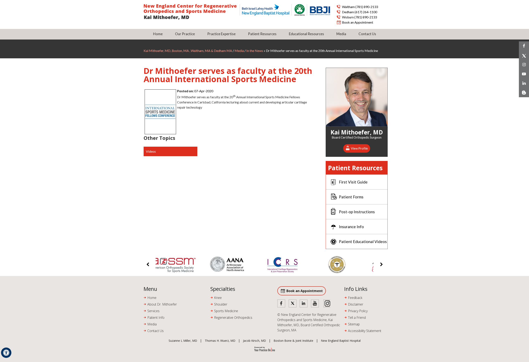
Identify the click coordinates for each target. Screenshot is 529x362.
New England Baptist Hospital (341, 341)
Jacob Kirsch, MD (254, 341)
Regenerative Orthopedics (233, 317)
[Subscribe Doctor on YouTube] (315, 304)
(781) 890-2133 (366, 7)
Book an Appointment (357, 22)
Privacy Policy (358, 311)
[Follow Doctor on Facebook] (281, 304)
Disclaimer (355, 304)
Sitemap (354, 324)
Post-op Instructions (357, 211)
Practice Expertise (221, 34)
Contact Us (367, 34)
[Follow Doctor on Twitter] (292, 304)
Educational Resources (306, 34)
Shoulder (220, 304)
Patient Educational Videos (363, 241)
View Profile (359, 148)
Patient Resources (262, 34)
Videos (151, 151)
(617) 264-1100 (366, 12)
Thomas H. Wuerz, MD (220, 341)
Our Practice (185, 34)
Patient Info (155, 317)
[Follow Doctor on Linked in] (304, 304)
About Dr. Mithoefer (162, 304)
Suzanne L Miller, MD (183, 341)
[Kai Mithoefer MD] (192, 12)
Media (341, 34)
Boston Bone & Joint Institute (293, 341)
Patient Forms (351, 196)
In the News (254, 51)
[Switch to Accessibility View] (6, 353)
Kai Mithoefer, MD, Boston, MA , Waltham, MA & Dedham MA (188, 51)
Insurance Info (351, 226)
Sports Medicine (226, 311)
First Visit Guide (353, 182)
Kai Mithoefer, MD (356, 131)
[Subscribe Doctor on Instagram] (326, 304)
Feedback (355, 297)
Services (153, 311)
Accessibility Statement (364, 330)
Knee (218, 297)
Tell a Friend (357, 317)
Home (158, 34)
